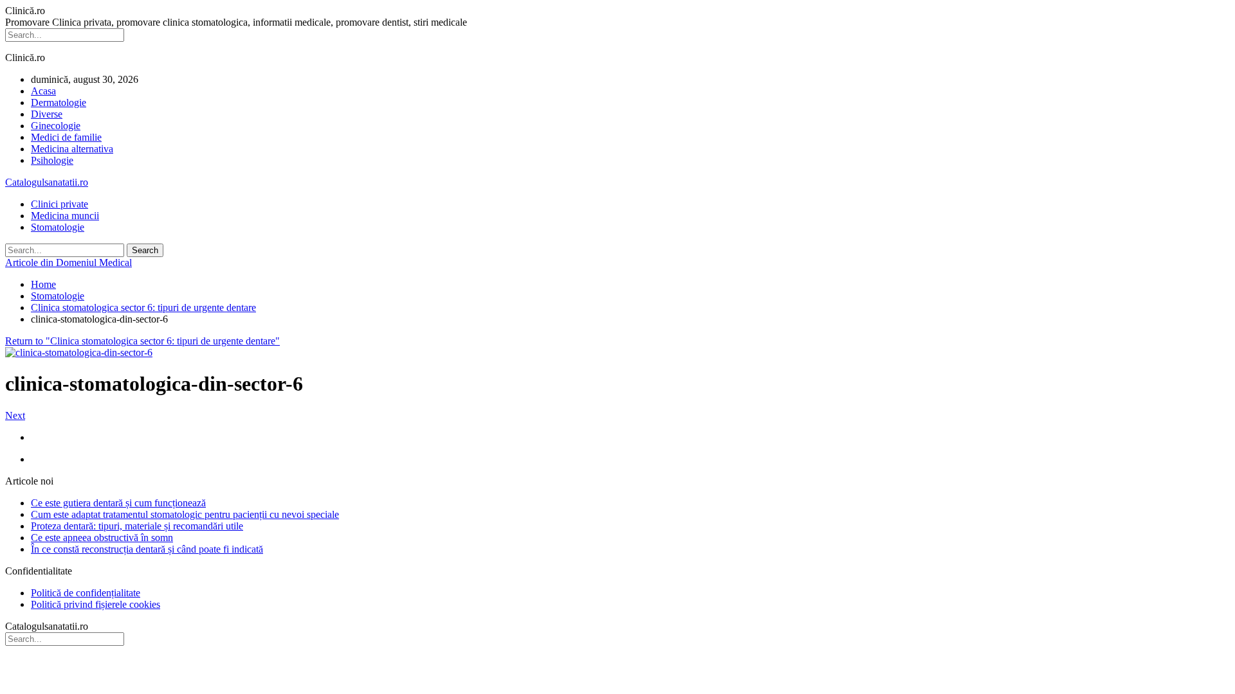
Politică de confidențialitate (85, 592)
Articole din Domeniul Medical (68, 262)
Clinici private (59, 204)
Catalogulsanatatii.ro (46, 182)
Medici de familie (66, 137)
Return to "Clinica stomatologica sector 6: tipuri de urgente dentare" (142, 340)
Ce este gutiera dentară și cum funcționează (118, 502)
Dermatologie (58, 102)
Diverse (46, 114)
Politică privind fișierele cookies (95, 604)
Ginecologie (55, 125)
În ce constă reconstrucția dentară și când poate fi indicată (147, 549)
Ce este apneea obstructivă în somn (102, 537)
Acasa (43, 90)
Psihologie (52, 160)
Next (15, 415)
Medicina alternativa (72, 148)
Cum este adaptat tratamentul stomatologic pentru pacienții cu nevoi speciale (185, 514)
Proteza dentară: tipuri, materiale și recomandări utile (137, 525)
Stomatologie (57, 227)
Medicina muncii (65, 215)
